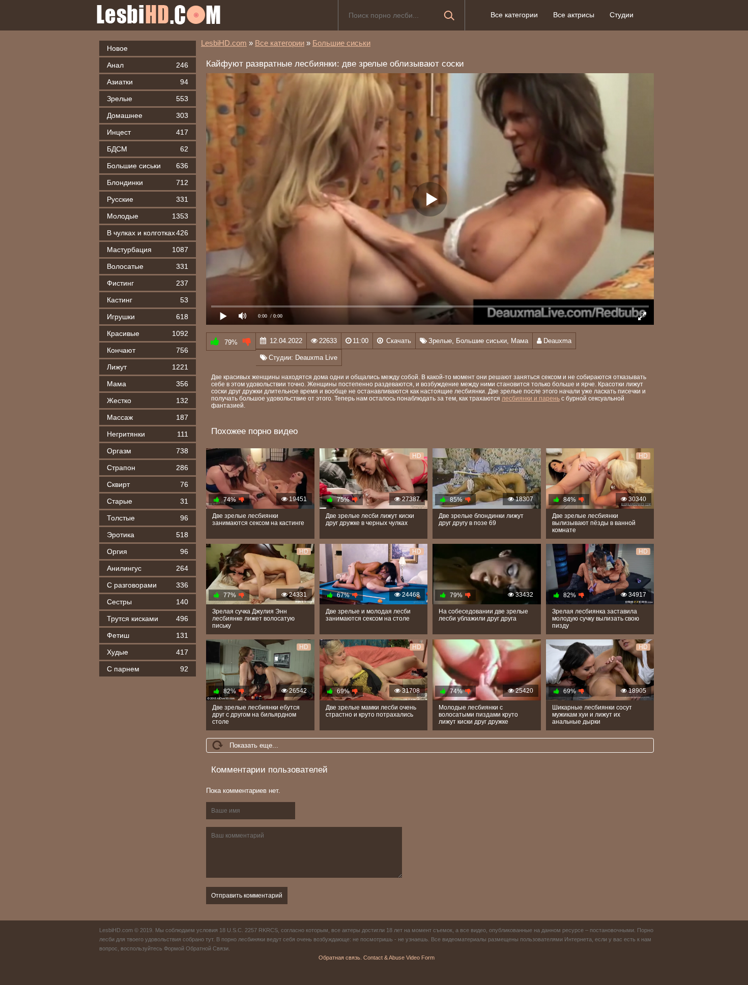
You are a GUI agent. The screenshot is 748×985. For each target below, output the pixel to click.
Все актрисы (573, 15)
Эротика (147, 535)
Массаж (147, 417)
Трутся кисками (147, 618)
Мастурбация (147, 249)
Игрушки (147, 317)
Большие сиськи (147, 166)
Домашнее (147, 115)
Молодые (147, 216)
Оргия (147, 551)
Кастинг (147, 300)
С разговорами (147, 585)
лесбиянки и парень (531, 398)
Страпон (147, 468)
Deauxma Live (316, 357)
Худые (147, 652)
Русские (147, 199)
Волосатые (147, 266)
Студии (622, 15)
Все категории (514, 15)
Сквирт (147, 484)
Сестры (147, 602)
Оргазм (147, 451)
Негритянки (147, 434)
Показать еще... (253, 745)
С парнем (147, 669)
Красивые (147, 333)
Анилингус (147, 568)
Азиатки (147, 82)
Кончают (147, 350)
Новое (117, 48)
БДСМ (147, 149)
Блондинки (147, 182)
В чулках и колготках (147, 233)
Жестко (147, 400)
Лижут (147, 367)
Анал (147, 65)
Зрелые (147, 99)
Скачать (398, 341)
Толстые (147, 518)
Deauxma (557, 341)
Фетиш (147, 635)
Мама (147, 384)
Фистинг (147, 283)
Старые (147, 501)
